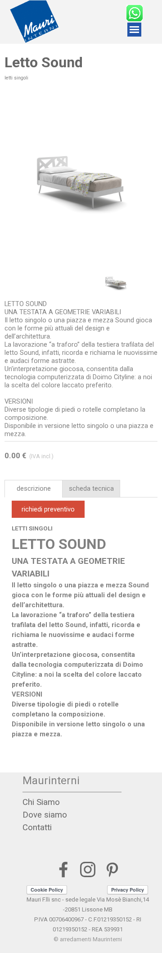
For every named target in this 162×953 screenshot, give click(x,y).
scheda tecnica (91, 488)
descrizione (34, 488)
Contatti (37, 827)
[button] (136, 177)
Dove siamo (44, 815)
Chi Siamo (41, 802)
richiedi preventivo (48, 509)
